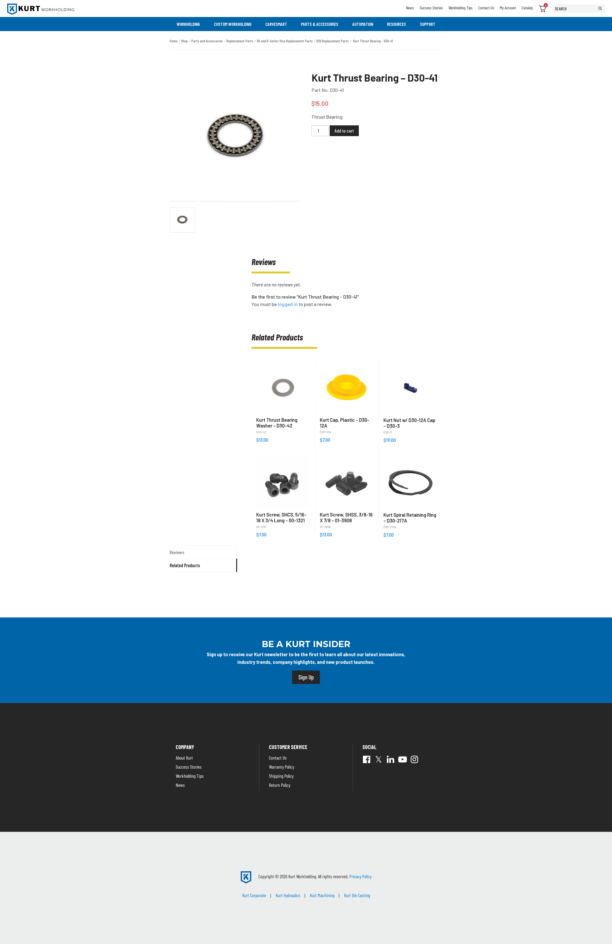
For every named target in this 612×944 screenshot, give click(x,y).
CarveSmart (276, 24)
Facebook (366, 759)
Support (427, 24)
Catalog (527, 7)
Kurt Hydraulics (288, 895)
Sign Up (306, 677)
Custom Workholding (232, 24)
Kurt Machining (322, 895)
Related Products (185, 565)
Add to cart (344, 130)
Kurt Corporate (254, 895)
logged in (288, 304)
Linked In (390, 759)
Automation (362, 24)
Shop (184, 41)
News (410, 7)
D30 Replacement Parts (332, 41)
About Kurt (184, 758)
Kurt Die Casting (357, 895)
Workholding (188, 24)
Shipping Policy (281, 776)
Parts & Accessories (319, 24)
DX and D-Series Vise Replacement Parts (285, 41)
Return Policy (279, 785)
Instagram (414, 759)
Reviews (177, 552)
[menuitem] (188, 24)
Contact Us (486, 7)
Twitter (378, 759)
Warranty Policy (281, 767)
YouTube (402, 759)
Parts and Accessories (207, 41)
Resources (396, 24)
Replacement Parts (239, 41)
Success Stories (431, 7)
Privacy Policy (360, 876)
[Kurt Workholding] (40, 9)
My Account (508, 7)
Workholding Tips (460, 7)
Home (173, 41)
